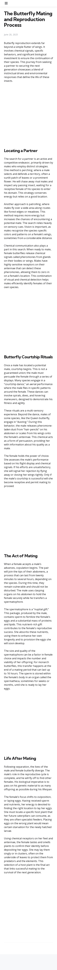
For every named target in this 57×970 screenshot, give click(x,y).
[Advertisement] (28, 114)
